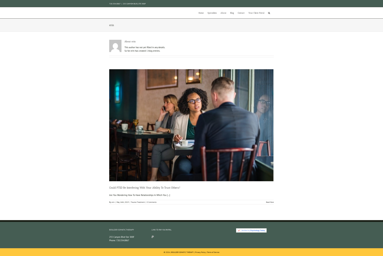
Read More (270, 202)
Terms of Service (213, 252)
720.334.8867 (122, 240)
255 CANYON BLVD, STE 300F (134, 4)
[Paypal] (153, 237)
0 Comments (151, 202)
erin (113, 202)
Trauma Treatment (138, 202)
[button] (269, 12)
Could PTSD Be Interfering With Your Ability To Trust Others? (144, 187)
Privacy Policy (200, 252)
